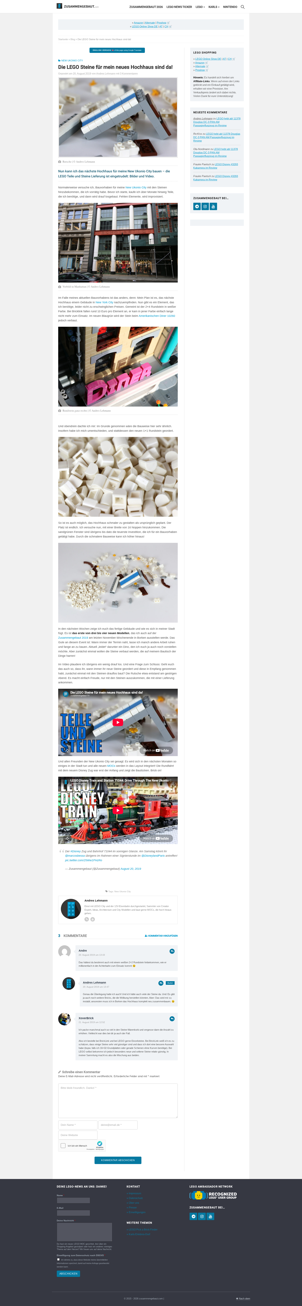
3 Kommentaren (129, 73)
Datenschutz (136, 1198)
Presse (133, 1207)
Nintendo (230, 6)
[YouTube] (213, 206)
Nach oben (244, 1298)
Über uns (134, 1202)
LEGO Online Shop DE (145, 26)
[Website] (86, 919)
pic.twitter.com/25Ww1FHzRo (83, 860)
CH (166, 26)
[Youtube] (92, 919)
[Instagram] (205, 206)
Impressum (135, 1193)
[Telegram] (197, 206)
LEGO (199, 6)
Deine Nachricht (66, 1220)
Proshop (161, 22)
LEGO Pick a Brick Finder (143, 1229)
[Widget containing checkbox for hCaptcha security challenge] (82, 1146)
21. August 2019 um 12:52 (92, 1022)
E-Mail (60, 1208)
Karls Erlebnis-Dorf (139, 1234)
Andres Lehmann (94, 982)
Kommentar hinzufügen (163, 935)
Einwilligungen (137, 1212)
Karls (213, 6)
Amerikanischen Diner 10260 (157, 315)
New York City (104, 302)
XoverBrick (86, 1018)
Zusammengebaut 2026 (146, 6)
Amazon (138, 22)
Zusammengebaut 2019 (73, 637)
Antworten (172, 951)
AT (161, 26)
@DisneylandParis (153, 855)
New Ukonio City (72, 60)
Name (60, 1195)
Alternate (150, 22)
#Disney (75, 851)
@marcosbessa (75, 855)
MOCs (111, 765)
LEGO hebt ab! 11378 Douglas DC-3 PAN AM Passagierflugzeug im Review (216, 122)
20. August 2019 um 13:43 (92, 955)
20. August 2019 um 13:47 (96, 987)
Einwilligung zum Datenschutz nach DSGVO (81, 1255)
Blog (72, 39)
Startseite (63, 39)
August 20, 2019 (130, 868)
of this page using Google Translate (117, 50)
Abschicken (68, 1273)
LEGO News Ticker (179, 6)
